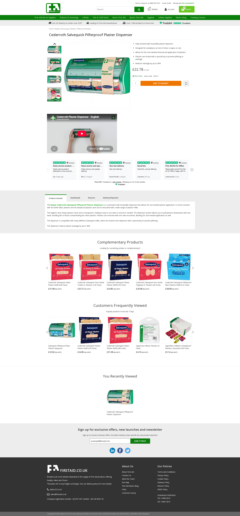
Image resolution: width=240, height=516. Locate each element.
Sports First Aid (136, 17)
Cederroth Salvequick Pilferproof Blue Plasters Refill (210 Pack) (178, 283)
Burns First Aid (119, 17)
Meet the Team (128, 479)
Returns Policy (163, 486)
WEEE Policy (162, 489)
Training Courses (197, 17)
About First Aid (128, 472)
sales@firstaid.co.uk (58, 494)
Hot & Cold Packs (100, 17)
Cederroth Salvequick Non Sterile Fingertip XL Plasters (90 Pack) (149, 283)
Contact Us (126, 475)
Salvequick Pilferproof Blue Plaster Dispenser (59, 347)
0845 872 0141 (56, 489)
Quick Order (166, 3)
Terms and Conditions (166, 472)
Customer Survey (129, 493)
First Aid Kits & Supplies (45, 17)
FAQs (124, 489)
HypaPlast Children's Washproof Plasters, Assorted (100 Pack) (178, 347)
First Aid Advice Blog (130, 486)
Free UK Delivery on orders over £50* (66, 23)
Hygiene (150, 17)
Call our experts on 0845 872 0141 (147, 3)
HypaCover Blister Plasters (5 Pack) (148, 347)
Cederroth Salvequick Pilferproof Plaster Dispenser (120, 413)
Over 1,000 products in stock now (140, 23)
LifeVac (85, 17)
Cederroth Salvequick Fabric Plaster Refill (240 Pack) (59, 283)
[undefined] (97, 76)
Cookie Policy (163, 479)
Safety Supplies (165, 17)
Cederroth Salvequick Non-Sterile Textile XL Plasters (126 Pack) (91, 283)
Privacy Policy (163, 475)
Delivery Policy (163, 482)
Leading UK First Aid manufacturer (103, 23)
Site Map (125, 482)
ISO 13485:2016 (164, 498)
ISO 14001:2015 (164, 501)
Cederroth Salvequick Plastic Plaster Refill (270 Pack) (118, 283)
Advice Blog (181, 17)
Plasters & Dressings (69, 17)
